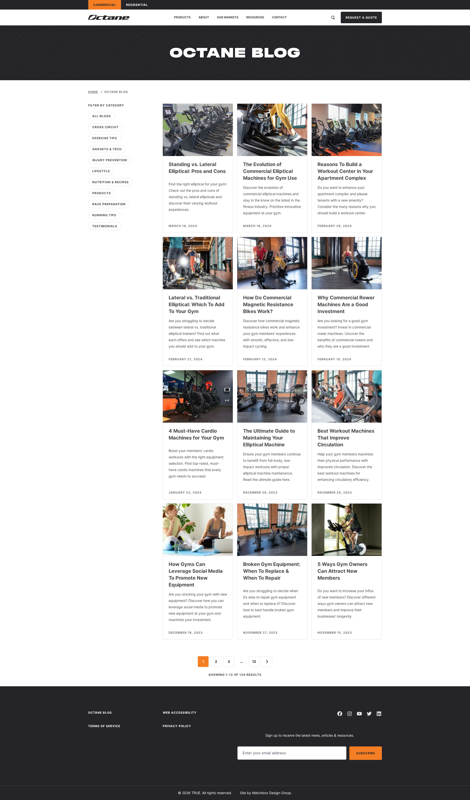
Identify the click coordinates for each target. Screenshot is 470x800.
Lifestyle (101, 171)
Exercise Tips (104, 138)
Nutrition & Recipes (110, 182)
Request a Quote (361, 17)
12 (254, 661)
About (204, 17)
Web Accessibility (180, 712)
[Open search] (333, 17)
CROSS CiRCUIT (105, 127)
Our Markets (227, 17)
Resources (255, 17)
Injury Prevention (109, 160)
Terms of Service (104, 726)
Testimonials (104, 226)
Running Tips (104, 215)
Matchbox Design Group (271, 793)
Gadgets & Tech (107, 149)
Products (182, 17)
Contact (279, 17)
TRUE (195, 793)
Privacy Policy (177, 726)
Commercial (107, 5)
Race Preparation (109, 204)
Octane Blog (100, 712)
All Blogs (101, 116)
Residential (139, 5)
